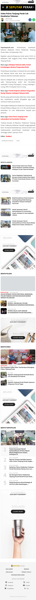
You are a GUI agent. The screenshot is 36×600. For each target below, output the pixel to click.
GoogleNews (10, 588)
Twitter (28, 582)
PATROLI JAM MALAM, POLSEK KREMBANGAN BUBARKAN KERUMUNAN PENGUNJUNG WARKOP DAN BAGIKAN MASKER (21, 304)
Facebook (10, 582)
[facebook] (30, 19)
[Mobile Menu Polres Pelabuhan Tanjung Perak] (3, 7)
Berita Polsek (4, 292)
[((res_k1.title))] (18, 283)
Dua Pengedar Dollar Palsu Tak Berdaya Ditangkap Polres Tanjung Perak (17, 368)
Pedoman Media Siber (17, 575)
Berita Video (4, 365)
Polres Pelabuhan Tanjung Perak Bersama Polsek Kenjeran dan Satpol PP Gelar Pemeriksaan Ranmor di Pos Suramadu (23, 178)
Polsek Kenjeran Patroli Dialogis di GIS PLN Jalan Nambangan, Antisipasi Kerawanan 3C (20, 483)
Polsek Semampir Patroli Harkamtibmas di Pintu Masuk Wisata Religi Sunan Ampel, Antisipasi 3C (23, 223)
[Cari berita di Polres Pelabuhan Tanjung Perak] (33, 7)
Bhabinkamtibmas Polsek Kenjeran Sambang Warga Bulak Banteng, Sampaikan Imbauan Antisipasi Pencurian (23, 201)
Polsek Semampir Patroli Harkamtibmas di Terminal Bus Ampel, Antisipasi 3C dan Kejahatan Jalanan (23, 212)
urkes (18, 141)
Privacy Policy (26, 572)
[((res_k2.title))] (18, 356)
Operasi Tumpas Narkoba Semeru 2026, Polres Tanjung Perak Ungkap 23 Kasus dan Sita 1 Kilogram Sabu (21, 460)
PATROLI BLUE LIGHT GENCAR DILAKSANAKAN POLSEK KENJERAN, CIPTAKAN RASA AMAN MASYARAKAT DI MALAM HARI (20, 312)
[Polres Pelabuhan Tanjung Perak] (18, 7)
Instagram (10, 585)
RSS (27, 588)
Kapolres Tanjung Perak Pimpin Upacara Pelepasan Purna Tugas (21, 383)
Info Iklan (9, 572)
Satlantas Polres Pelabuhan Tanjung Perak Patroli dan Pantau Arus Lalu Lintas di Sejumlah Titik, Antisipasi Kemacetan (21, 468)
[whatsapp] (33, 19)
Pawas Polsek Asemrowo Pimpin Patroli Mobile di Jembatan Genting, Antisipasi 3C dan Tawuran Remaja (23, 167)
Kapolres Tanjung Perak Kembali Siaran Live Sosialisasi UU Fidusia (21, 375)
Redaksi (9, 136)
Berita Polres (9, 19)
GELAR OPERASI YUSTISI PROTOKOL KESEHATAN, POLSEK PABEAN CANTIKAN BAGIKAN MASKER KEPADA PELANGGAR (17, 296)
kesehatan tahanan (7, 141)
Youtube (27, 585)
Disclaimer (9, 569)
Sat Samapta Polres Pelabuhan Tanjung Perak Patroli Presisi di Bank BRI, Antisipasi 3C (21, 476)
